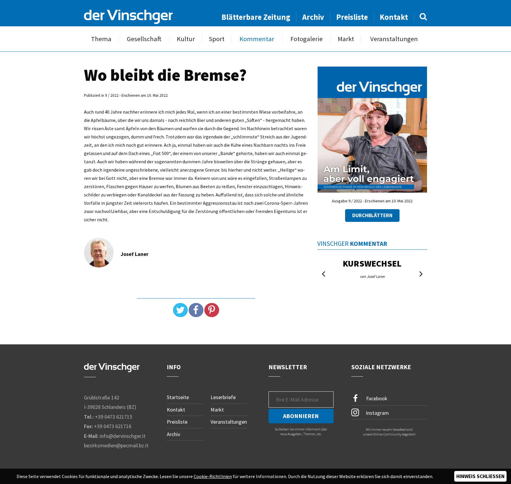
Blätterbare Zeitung (255, 17)
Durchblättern (372, 215)
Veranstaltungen (394, 39)
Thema (101, 39)
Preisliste (352, 17)
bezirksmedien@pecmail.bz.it (116, 445)
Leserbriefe (223, 397)
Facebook (376, 398)
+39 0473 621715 (113, 416)
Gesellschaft (144, 39)
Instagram (377, 412)
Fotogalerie (306, 39)
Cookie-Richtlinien (213, 476)
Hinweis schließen (480, 476)
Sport (216, 39)
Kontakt (394, 17)
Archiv (313, 17)
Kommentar (257, 39)
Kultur (186, 39)
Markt (346, 39)
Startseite (178, 397)
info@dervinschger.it (122, 436)
